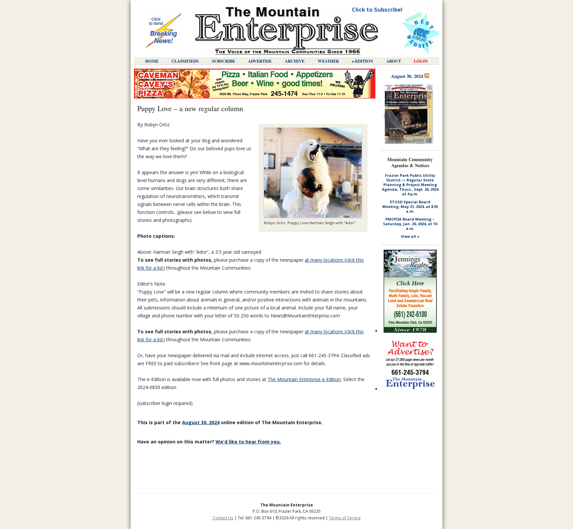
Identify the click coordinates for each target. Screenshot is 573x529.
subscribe (223, 61)
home (152, 61)
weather (328, 61)
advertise (260, 61)
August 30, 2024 (201, 422)
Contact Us (223, 518)
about (393, 61)
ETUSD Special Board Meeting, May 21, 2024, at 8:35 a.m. (410, 207)
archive (294, 61)
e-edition (362, 61)
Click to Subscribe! (377, 9)
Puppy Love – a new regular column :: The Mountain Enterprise (286, 31)
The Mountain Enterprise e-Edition (304, 379)
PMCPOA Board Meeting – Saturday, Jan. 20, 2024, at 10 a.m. (410, 224)
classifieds (185, 61)
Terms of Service (345, 518)
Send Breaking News (163, 30)
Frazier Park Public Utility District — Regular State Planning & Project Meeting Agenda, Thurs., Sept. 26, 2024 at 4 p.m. (410, 184)
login (421, 61)
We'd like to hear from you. (248, 441)
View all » (410, 236)
